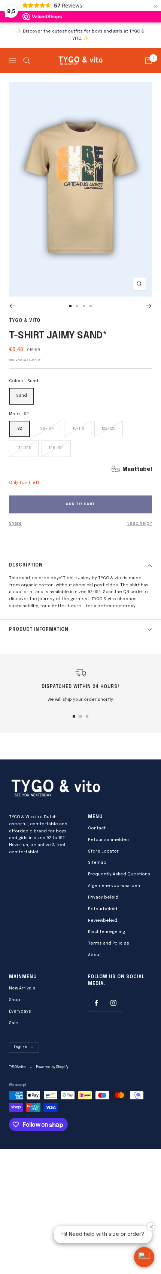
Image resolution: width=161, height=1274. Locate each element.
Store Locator (103, 851)
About (94, 955)
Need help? (139, 523)
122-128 (108, 428)
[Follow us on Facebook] (96, 1003)
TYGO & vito (24, 321)
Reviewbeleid (102, 920)
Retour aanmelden (108, 840)
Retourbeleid (102, 909)
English (20, 1047)
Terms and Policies (108, 943)
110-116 (77, 428)
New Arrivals (22, 988)
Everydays (20, 1011)
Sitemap (97, 862)
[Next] (149, 305)
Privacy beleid (103, 897)
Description (26, 565)
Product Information (39, 629)
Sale (13, 1023)
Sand (21, 395)
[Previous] (12, 305)
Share (15, 523)
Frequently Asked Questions (119, 874)
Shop (14, 1000)
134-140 (23, 448)
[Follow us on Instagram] (113, 1003)
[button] (144, 1257)
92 (19, 428)
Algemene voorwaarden (114, 886)
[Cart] (148, 60)
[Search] (26, 60)
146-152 (56, 448)
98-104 (47, 428)
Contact (97, 828)
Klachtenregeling (106, 932)
